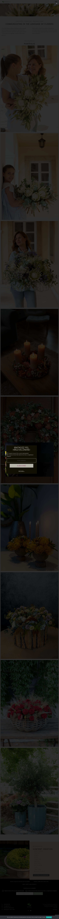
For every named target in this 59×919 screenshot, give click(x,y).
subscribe (21, 466)
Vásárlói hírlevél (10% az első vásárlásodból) (19, 453)
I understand (49, 917)
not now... (21, 471)
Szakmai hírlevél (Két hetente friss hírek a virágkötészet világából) (20, 455)
